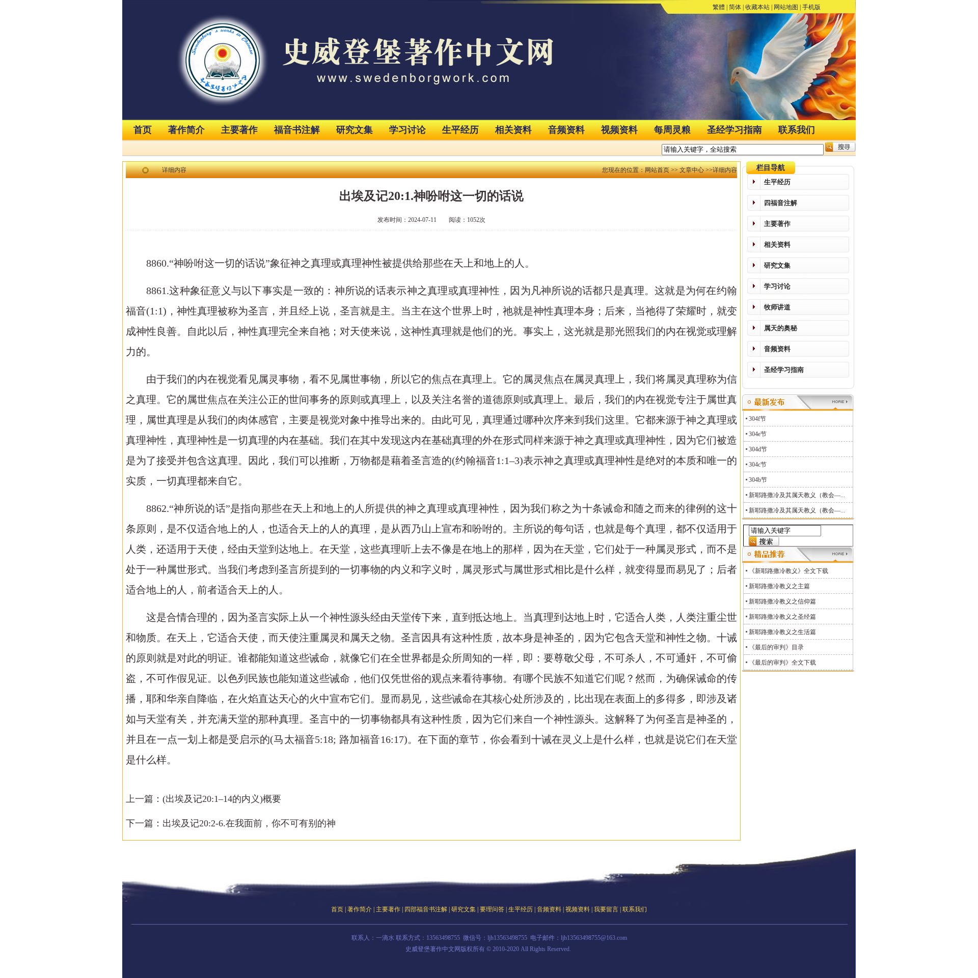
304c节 (758, 464)
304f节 (757, 418)
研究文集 (354, 130)
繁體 (719, 7)
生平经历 (460, 130)
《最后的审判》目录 (776, 647)
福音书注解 (297, 130)
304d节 (758, 449)
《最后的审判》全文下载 (782, 662)
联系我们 (796, 130)
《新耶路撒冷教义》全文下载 (788, 570)
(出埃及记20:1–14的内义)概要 (221, 799)
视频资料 (619, 130)
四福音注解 (780, 203)
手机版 (811, 7)
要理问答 (492, 909)
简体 (735, 7)
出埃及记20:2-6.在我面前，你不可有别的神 (249, 823)
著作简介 (186, 130)
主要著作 (239, 130)
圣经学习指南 (734, 130)
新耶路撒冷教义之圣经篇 (782, 616)
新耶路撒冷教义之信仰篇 (782, 601)
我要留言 (606, 909)
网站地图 (786, 7)
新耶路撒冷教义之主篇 (779, 586)
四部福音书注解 (425, 909)
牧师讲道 (777, 307)
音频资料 (566, 130)
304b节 (758, 479)
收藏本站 (757, 7)
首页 (142, 130)
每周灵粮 (672, 130)
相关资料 (513, 130)
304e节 (758, 434)
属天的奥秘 (780, 328)
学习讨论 (407, 130)
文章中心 (692, 170)
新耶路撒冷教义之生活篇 (782, 632)
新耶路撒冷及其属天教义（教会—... (797, 495)
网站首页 (657, 170)
